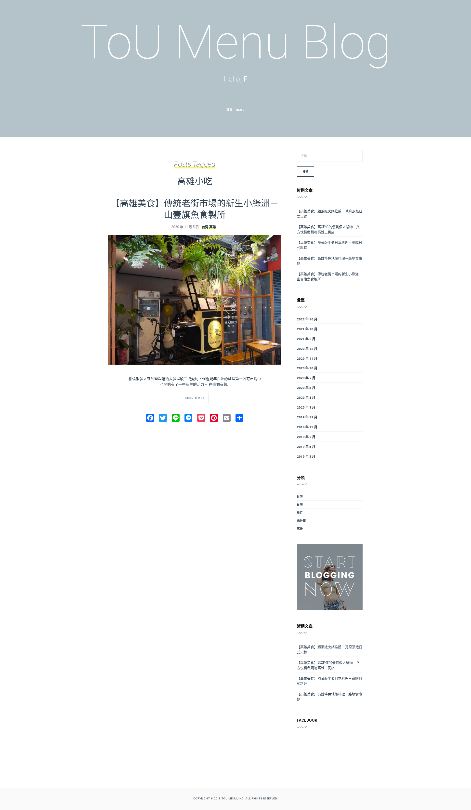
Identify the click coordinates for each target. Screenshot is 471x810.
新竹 (300, 512)
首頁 (229, 109)
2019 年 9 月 (306, 437)
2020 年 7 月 (306, 378)
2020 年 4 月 (306, 397)
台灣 (205, 227)
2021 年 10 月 (307, 329)
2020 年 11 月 (307, 358)
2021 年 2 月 (306, 339)
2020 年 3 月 (306, 407)
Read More (195, 397)
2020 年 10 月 (307, 368)
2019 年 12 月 (307, 417)
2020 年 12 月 (307, 349)
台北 (300, 496)
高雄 (212, 227)
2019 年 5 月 (306, 447)
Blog (240, 109)
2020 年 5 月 (306, 388)
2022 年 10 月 (307, 319)
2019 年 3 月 (306, 456)
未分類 (301, 520)
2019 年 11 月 (307, 427)
